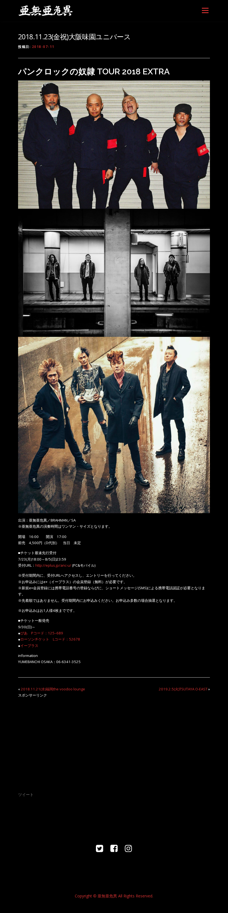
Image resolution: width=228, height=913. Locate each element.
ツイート (26, 794)
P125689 (41, 633)
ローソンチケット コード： (44, 639)
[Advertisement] (114, 741)
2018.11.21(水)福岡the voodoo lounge (53, 689)
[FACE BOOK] (114, 848)
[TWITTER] (99, 848)
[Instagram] (128, 848)
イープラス (29, 645)
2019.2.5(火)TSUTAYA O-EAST (183, 689)
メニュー (205, 10)
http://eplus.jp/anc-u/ (53, 565)
